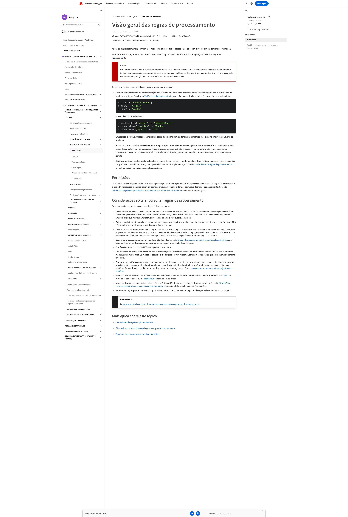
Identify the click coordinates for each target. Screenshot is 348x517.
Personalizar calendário (78, 134)
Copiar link (264, 29)
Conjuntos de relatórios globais (78, 290)
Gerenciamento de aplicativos (79, 235)
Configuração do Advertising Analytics (82, 273)
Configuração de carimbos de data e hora (85, 195)
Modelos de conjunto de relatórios (81, 315)
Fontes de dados (71, 78)
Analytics (133, 16)
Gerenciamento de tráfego (78, 224)
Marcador (253, 29)
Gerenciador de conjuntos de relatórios (81, 105)
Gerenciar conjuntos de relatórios (79, 284)
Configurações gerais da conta (81, 123)
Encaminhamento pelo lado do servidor (82, 201)
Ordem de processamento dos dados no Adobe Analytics (203, 240)
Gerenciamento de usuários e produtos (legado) (80, 337)
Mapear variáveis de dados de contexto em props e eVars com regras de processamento (161, 304)
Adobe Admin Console (71, 51)
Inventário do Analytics (73, 72)
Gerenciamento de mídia (77, 240)
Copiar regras (76, 167)
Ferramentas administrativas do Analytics (79, 56)
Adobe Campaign (74, 257)
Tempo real (72, 279)
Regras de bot (75, 184)
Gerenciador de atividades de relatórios (80, 94)
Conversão (72, 213)
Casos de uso (76, 178)
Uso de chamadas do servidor (76, 331)
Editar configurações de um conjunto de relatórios (82, 111)
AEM (70, 251)
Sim (252, 23)
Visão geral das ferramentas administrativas (81, 62)
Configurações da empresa (75, 320)
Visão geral (76, 150)
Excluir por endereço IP (73, 83)
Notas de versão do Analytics (74, 45)
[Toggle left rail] (102, 10)
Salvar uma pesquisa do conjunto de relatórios (84, 295)
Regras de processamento (80, 145)
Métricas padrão (74, 229)
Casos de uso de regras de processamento (213, 164)
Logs (67, 89)
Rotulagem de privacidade (75, 326)
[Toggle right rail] (246, 10)
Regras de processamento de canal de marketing (137, 334)
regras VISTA (149, 278)
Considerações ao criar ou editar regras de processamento (262, 46)
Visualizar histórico (79, 162)
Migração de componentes (75, 100)
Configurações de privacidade (81, 189)
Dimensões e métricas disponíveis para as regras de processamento (145, 328)
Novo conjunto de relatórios (78, 309)
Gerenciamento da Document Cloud (82, 268)
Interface (75, 156)
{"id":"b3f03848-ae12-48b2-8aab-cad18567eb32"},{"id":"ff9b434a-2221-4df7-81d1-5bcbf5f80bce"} (155, 36)
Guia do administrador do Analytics (78, 40)
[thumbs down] (198, 513)
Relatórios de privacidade (77, 262)
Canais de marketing (76, 219)
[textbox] (81, 24)
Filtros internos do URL (78, 128)
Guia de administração (151, 16)
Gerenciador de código (73, 67)
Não (259, 23)
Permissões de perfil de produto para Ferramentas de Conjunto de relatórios (145, 190)
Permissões (251, 40)
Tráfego (71, 208)
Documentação (118, 16)
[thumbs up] (192, 513)
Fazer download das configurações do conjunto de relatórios (81, 302)
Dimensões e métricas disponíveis (84, 173)
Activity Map (73, 246)
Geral (70, 118)
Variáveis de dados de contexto (158, 96)
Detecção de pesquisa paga (80, 139)
